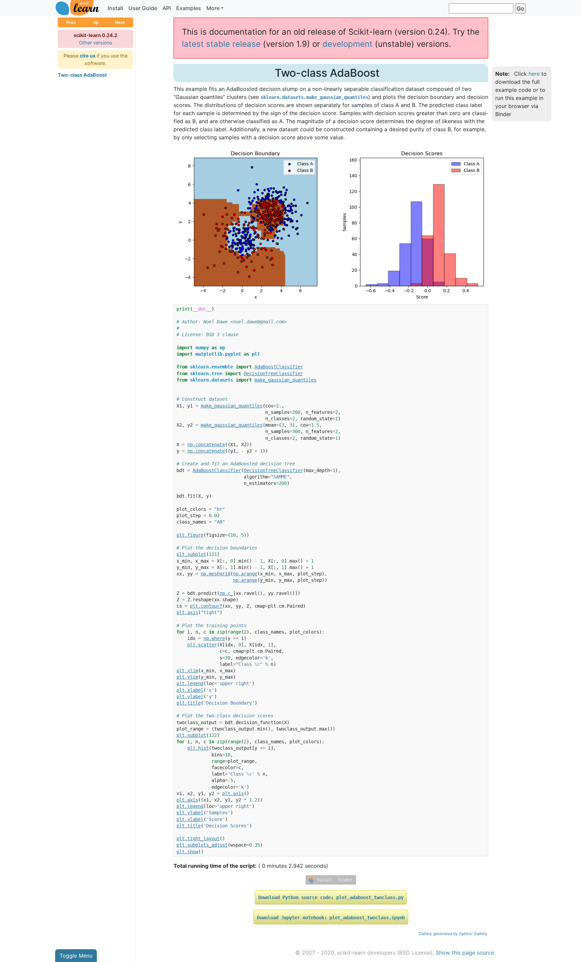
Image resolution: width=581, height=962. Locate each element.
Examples (188, 8)
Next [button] (120, 22)
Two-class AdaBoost (82, 75)
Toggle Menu (76, 955)
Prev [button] (71, 22)
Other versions (95, 42)
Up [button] (96, 22)
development (347, 44)
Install (115, 8)
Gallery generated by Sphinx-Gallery (453, 933)
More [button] (213, 8)
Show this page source (465, 952)
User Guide (142, 8)
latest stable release (221, 44)
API (166, 8)
